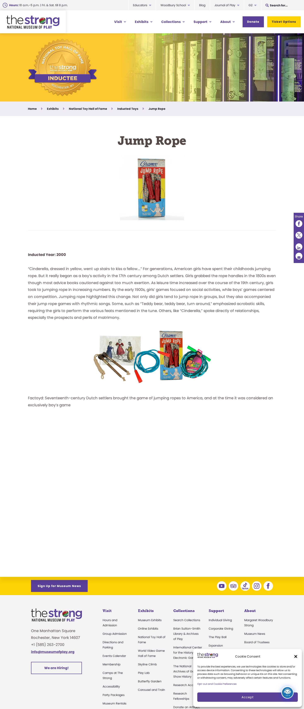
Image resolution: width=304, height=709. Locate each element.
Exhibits (141, 21)
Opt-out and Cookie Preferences (217, 684)
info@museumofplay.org (52, 651)
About (225, 21)
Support (200, 21)
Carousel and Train (151, 690)
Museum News (254, 634)
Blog (202, 5)
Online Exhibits (148, 629)
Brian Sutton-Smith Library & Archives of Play (186, 634)
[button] (296, 656)
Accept (248, 697)
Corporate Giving (221, 629)
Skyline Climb (147, 664)
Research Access (185, 685)
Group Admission (115, 634)
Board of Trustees (256, 642)
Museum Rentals (114, 703)
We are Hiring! (56, 668)
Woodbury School (173, 5)
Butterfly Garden (150, 681)
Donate (253, 22)
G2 (251, 5)
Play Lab (144, 673)
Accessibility (111, 686)
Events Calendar (114, 656)
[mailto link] (299, 255)
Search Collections (186, 620)
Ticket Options (284, 22)
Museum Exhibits (150, 620)
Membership (111, 664)
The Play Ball (217, 637)
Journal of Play (224, 5)
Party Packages (113, 695)
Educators (140, 5)
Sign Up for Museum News (59, 586)
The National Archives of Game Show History (186, 671)
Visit (118, 21)
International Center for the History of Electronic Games (187, 652)
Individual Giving (220, 620)
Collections (171, 21)
